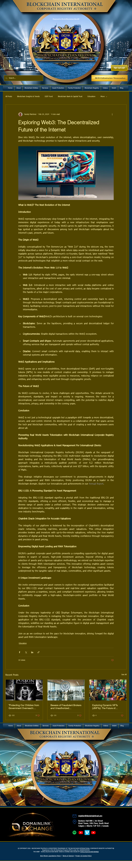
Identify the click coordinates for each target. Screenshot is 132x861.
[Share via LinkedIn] (32, 652)
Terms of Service (68, 856)
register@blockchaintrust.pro (90, 816)
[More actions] (112, 114)
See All (124, 675)
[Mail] (74, 816)
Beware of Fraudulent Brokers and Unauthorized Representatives (66, 707)
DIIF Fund (49, 96)
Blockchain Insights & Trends (28, 96)
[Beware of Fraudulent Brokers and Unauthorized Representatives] (66, 690)
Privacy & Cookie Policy (83, 856)
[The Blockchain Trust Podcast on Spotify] (74, 832)
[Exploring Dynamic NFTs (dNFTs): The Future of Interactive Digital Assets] (107, 690)
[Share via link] (38, 652)
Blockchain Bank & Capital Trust (70, 96)
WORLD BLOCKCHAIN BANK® (89, 851)
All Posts (8, 96)
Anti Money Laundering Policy (50, 856)
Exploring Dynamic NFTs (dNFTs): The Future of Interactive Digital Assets (105, 707)
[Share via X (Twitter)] (26, 652)
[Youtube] (80, 832)
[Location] (74, 821)
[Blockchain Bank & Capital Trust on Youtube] (93, 832)
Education (91, 96)
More (103, 96)
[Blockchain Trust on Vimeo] (87, 832)
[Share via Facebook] (19, 652)
